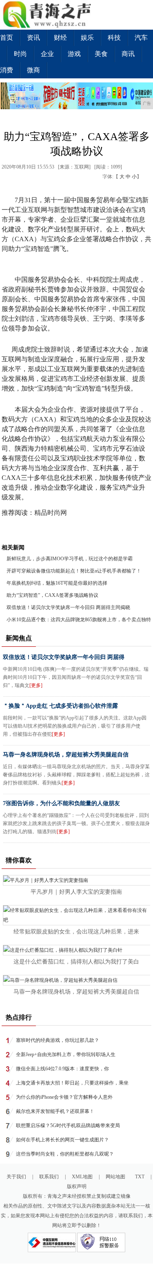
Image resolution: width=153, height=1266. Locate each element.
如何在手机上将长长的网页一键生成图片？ (62, 1140)
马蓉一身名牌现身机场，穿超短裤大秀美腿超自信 (66, 755)
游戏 (74, 53)
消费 (6, 70)
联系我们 (49, 1177)
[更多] (35, 685)
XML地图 (82, 1177)
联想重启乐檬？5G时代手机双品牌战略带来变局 (68, 1125)
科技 (114, 37)
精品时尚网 (51, 512)
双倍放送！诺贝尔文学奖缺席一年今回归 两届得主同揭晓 (68, 607)
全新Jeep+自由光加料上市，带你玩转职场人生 (65, 1054)
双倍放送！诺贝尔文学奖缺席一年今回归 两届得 (63, 657)
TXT (139, 1177)
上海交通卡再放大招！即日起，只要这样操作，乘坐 (72, 1083)
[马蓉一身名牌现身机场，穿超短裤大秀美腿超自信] (60, 980)
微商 (33, 70)
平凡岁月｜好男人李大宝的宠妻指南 (76, 892)
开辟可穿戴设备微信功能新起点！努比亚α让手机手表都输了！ (74, 571)
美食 (101, 53)
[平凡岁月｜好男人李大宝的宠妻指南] (45, 880)
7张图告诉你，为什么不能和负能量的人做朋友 (61, 803)
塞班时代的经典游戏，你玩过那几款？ (57, 1040)
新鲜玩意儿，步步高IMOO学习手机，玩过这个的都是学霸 (70, 559)
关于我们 (16, 1177)
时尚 (20, 53)
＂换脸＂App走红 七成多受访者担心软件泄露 (60, 706)
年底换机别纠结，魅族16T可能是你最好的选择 (57, 583)
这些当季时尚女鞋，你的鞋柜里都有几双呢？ (65, 1154)
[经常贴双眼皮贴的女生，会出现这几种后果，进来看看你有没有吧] (76, 920)
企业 (47, 53)
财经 (60, 37)
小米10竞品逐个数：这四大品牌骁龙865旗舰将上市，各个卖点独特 (79, 619)
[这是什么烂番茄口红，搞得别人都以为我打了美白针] (62, 950)
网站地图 (115, 1177)
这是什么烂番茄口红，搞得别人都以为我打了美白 (76, 962)
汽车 (141, 37)
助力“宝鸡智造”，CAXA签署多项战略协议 (52, 595)
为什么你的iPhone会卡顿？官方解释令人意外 (64, 1097)
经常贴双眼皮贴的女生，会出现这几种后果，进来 (76, 932)
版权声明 (76, 1186)
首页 (6, 37)
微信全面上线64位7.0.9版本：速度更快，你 (62, 1069)
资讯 (33, 37)
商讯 (128, 53)
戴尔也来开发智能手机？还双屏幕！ (55, 1111)
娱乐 (87, 37)
